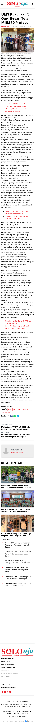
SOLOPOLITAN (5, 677)
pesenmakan (22, 716)
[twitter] (18, 416)
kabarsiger (4, 704)
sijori (20, 709)
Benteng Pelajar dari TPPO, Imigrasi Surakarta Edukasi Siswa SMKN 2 (15, 510)
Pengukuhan (6, 412)
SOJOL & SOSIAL (6, 661)
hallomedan (8, 706)
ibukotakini (16, 711)
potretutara (27, 704)
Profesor (25, 409)
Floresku (15, 701)
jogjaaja (17, 706)
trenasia (7, 701)
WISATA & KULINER (7, 680)
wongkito (25, 706)
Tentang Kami (6, 684)
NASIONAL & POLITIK (7, 658)
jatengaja (24, 713)
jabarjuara (25, 711)
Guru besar (16, 409)
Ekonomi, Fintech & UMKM (9, 674)
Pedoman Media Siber (8, 687)
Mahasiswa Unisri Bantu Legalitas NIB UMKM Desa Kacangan (18, 578)
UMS (9, 409)
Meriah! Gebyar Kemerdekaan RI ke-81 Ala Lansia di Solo (18, 585)
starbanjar (5, 709)
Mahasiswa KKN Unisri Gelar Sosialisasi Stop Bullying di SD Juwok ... (17, 570)
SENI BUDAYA (5, 671)
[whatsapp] (14, 416)
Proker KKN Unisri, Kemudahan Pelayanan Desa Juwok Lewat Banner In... (17, 545)
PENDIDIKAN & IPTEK (7, 665)
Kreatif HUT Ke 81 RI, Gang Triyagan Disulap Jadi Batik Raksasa (19, 562)
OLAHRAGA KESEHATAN (8, 667)
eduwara (16, 713)
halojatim (28, 709)
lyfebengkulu (12, 716)
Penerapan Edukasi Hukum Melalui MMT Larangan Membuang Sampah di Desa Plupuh (17, 487)
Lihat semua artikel (17, 452)
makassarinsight (15, 704)
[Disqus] (17, 619)
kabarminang (24, 701)
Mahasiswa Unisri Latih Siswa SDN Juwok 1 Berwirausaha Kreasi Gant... (18, 554)
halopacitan (7, 711)
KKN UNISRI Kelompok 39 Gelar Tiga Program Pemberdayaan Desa (16, 535)
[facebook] (11, 416)
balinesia (13, 709)
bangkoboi (8, 713)
